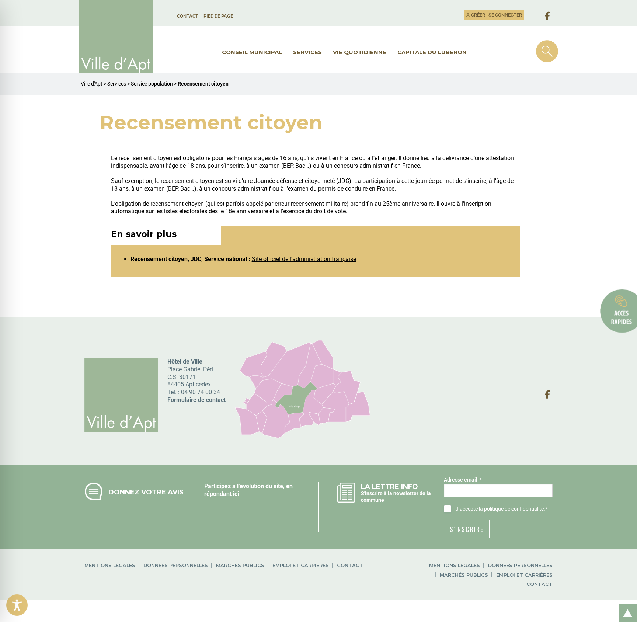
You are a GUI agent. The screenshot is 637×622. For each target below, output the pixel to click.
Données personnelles (175, 565)
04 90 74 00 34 (200, 392)
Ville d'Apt (91, 84)
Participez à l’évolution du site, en (248, 486)
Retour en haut (625, 605)
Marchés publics (240, 565)
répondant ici (221, 493)
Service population (152, 84)
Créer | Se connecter (496, 15)
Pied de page (218, 16)
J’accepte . (501, 509)
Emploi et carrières (300, 565)
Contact (187, 16)
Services (307, 52)
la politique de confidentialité (511, 509)
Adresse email (462, 480)
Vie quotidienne (359, 52)
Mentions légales (109, 565)
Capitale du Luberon (432, 52)
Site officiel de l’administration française (304, 259)
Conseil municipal (252, 52)
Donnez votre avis (146, 492)
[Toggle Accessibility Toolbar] (17, 605)
